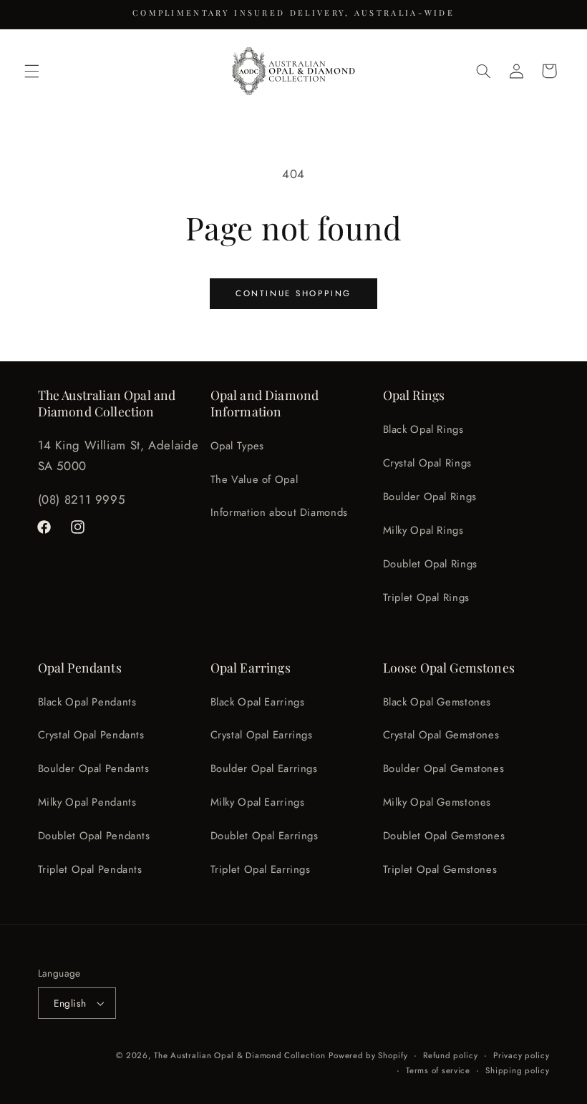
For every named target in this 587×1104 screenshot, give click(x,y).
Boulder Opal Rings (430, 496)
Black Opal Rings (423, 429)
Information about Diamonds (279, 512)
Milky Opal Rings (423, 530)
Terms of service (438, 1070)
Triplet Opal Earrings (260, 869)
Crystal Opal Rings (427, 463)
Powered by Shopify (368, 1055)
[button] (31, 70)
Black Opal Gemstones (437, 702)
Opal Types (237, 446)
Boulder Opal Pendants (94, 768)
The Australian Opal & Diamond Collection (239, 1055)
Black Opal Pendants (87, 702)
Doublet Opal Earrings (264, 836)
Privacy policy (521, 1055)
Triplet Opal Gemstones (440, 869)
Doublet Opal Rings (430, 564)
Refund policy (450, 1055)
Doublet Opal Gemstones (444, 836)
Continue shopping (293, 293)
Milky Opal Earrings (257, 802)
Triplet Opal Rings (426, 597)
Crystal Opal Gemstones (441, 735)
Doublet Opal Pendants (94, 836)
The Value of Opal (254, 479)
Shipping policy (517, 1070)
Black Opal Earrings (257, 702)
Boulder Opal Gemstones (444, 768)
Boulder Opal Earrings (264, 768)
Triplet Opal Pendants (90, 869)
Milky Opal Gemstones (437, 802)
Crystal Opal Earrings (261, 735)
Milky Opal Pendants (87, 802)
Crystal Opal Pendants (91, 735)
